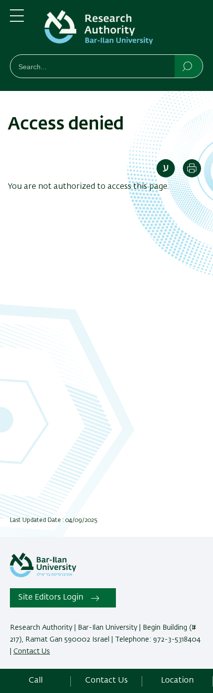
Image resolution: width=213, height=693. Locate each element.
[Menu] (17, 20)
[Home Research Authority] (121, 29)
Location (177, 681)
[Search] (188, 66)
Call (36, 681)
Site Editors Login (50, 598)
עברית (166, 168)
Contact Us (31, 651)
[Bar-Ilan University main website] (43, 575)
